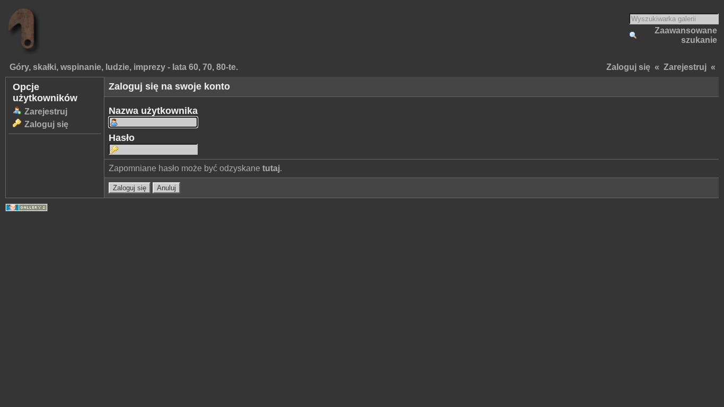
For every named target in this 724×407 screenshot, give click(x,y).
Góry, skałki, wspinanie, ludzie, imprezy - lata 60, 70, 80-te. (124, 67)
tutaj (271, 168)
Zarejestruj (685, 67)
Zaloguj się (628, 67)
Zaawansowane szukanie (686, 35)
